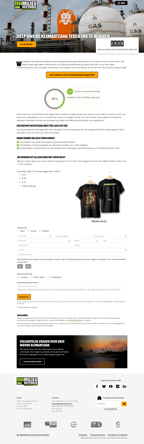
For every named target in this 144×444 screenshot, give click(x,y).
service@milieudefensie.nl (62, 403)
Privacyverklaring (111, 409)
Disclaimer (83, 435)
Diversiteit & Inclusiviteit (117, 435)
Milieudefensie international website (34, 435)
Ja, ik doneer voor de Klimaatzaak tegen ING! (72, 75)
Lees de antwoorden (32, 361)
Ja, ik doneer (26, 44)
